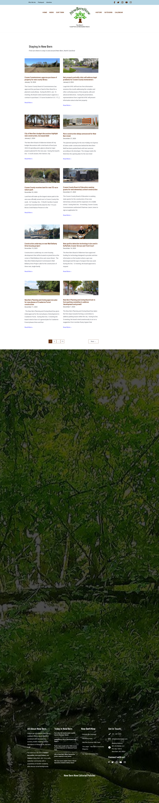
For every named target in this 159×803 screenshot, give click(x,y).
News (51, 12)
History (99, 12)
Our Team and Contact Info (90, 754)
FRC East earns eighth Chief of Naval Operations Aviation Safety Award (65, 762)
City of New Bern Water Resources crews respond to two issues (64, 755)
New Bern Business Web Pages (91, 742)
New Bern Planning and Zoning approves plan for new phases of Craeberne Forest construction (41, 302)
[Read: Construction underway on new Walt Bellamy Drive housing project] (42, 232)
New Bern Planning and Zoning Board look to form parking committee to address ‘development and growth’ (79, 302)
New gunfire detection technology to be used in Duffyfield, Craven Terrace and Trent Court (80, 244)
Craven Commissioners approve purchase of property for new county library (41, 78)
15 (62, 341)
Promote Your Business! (89, 734)
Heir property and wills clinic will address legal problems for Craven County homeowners (80, 78)
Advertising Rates (87, 738)
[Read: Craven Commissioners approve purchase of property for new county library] (42, 66)
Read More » (29, 103)
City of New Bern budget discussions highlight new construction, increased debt (41, 134)
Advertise (49, 2)
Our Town (60, 12)
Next (93, 341)
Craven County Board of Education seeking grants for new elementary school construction (80, 188)
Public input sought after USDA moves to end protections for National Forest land (65, 748)
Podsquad (41, 2)
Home (45, 12)
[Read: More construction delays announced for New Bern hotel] (80, 122)
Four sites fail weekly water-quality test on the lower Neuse (64, 734)
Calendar (119, 12)
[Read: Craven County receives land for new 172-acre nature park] (42, 176)
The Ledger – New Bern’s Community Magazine (93, 748)
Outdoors (108, 12)
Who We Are (32, 2)
